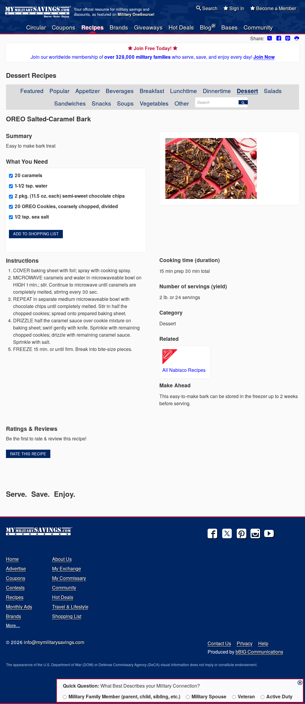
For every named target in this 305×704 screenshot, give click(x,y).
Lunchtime (183, 90)
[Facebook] (212, 533)
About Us (62, 559)
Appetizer (87, 90)
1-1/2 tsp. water (31, 185)
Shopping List (66, 616)
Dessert (247, 90)
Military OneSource (135, 14)
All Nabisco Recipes (184, 369)
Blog (205, 27)
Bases (229, 27)
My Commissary (69, 578)
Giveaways (148, 27)
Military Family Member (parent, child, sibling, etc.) (124, 696)
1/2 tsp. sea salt (32, 216)
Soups (125, 103)
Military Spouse (209, 696)
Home (12, 559)
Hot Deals (181, 27)
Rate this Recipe (28, 454)
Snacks (101, 103)
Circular (36, 27)
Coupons (63, 27)
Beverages (120, 90)
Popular (59, 90)
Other (182, 103)
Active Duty (279, 696)
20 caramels (28, 175)
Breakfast (152, 90)
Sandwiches (70, 103)
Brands (119, 27)
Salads (273, 90)
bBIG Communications (259, 651)
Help (263, 643)
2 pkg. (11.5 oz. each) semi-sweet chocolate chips (70, 195)
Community (258, 27)
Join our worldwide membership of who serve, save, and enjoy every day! (153, 52)
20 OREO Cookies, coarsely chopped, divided (66, 206)
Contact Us (219, 643)
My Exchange (66, 568)
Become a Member (275, 8)
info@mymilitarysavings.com (54, 642)
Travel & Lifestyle (70, 606)
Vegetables (154, 103)
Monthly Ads (19, 606)
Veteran (246, 696)
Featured (31, 90)
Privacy (245, 643)
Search (209, 8)
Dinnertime (217, 90)
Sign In (236, 8)
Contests (15, 587)
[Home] (39, 12)
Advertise (16, 568)
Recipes (92, 27)
